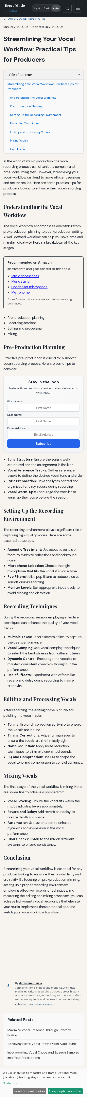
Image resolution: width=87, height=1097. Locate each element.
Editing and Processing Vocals (30, 132)
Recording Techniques (24, 123)
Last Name (14, 414)
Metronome (20, 292)
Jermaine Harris (30, 983)
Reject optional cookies (29, 1091)
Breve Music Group (43, 1004)
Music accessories (25, 276)
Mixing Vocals (19, 140)
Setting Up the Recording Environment (35, 115)
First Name (14, 401)
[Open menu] (77, 8)
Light (37, 8)
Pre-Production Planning (26, 106)
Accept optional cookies (65, 1091)
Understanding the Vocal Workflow (33, 97)
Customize (10, 1083)
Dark (46, 8)
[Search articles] (67, 8)
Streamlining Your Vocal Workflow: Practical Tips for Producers (43, 86)
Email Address (16, 428)
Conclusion (17, 149)
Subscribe (43, 443)
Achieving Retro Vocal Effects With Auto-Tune (41, 1044)
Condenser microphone (29, 287)
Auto (56, 8)
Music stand (20, 281)
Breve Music (15, 8)
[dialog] (43, 1082)
